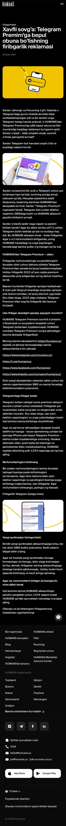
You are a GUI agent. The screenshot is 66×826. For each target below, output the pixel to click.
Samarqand (12, 699)
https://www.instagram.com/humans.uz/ (27, 355)
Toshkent (10, 680)
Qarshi (37, 687)
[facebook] (32, 726)
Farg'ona (39, 693)
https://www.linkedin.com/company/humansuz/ (32, 374)
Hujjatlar (10, 657)
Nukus (8, 693)
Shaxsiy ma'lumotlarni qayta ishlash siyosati (31, 806)
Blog (8, 644)
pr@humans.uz (19, 759)
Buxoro (9, 687)
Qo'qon (38, 680)
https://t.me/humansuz (17, 361)
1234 (13, 746)
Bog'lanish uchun (44, 651)
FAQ (36, 638)
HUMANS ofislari (44, 632)
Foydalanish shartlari (17, 799)
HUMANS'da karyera (17, 664)
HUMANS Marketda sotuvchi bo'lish (45, 659)
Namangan (40, 699)
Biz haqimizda (13, 632)
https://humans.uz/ (50, 341)
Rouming (39, 644)
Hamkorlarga (13, 651)
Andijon (9, 706)
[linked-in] (44, 726)
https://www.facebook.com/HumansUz (26, 368)
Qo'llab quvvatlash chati (24, 740)
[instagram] (9, 726)
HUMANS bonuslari (16, 638)
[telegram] (21, 726)
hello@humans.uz (20, 753)
